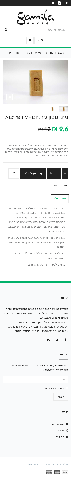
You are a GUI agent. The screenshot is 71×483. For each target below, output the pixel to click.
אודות (61, 430)
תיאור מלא (60, 198)
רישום (60, 396)
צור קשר (60, 436)
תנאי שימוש (50, 388)
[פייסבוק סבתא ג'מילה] (65, 340)
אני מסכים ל (55, 388)
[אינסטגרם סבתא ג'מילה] (49, 340)
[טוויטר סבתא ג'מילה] (57, 340)
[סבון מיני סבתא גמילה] (9, 97)
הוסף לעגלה (31, 173)
